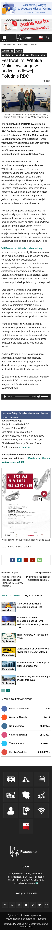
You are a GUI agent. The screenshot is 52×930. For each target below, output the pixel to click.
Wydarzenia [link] (8, 641)
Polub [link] (47, 717)
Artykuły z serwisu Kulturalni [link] (15, 55)
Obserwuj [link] (45, 726)
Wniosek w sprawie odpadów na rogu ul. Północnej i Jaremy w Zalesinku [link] (12, 581)
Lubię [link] (48, 709)
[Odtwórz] (5, 396)
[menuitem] (7, 51)
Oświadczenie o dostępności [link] (20, 918)
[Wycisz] (38, 396)
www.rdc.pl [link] (24, 447)
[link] (4, 38)
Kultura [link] (19, 50)
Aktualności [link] (7, 50)
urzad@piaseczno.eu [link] (24, 883)
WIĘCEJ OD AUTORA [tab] (33, 596)
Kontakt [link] (42, 918)
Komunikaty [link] (8, 655)
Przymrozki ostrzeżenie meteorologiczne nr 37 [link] (38, 578)
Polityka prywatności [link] (31, 915)
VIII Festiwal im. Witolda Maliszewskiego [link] (22, 248)
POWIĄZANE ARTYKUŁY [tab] (11, 596)
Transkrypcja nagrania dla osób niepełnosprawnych (25, 415)
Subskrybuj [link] (44, 752)
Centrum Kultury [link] (39, 55)
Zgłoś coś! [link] (13, 915)
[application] (26, 397)
